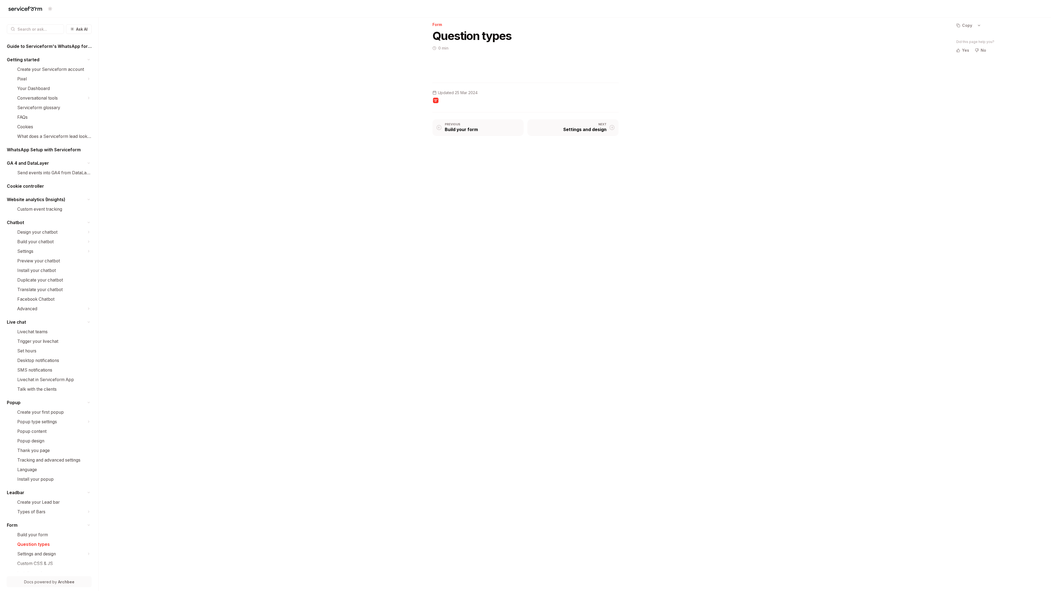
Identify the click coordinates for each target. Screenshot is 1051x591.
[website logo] (25, 9)
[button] (89, 60)
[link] (49, 46)
